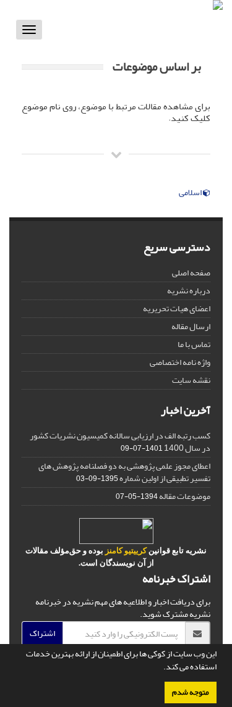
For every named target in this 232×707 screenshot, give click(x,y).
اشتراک (42, 633)
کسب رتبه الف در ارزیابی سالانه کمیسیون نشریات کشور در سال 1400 (120, 441)
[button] (160, 668)
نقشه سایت (191, 380)
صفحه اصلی (191, 272)
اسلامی (191, 192)
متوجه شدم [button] (190, 692)
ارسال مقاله (190, 326)
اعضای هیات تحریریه (176, 308)
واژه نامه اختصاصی (180, 362)
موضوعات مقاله (184, 496)
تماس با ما (194, 344)
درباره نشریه (188, 290)
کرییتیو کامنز (126, 550)
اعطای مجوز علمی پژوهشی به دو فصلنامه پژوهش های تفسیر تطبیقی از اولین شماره (124, 472)
